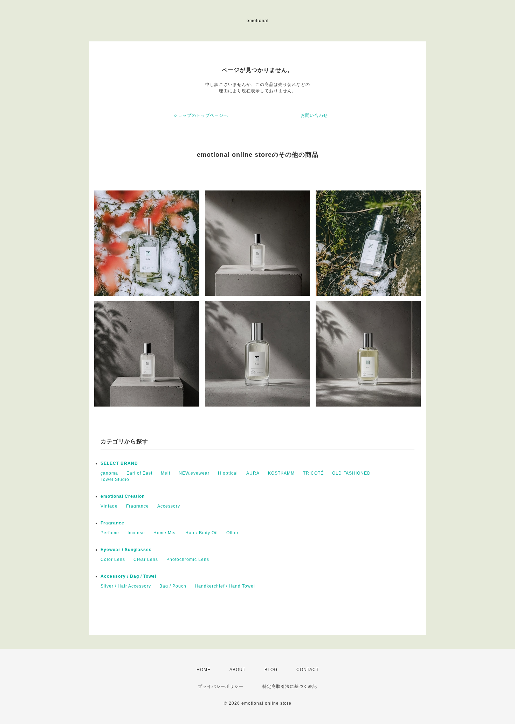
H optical (228, 473)
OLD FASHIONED (351, 473)
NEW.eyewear (194, 473)
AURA (253, 473)
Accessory (168, 506)
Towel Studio (115, 479)
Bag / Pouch (172, 586)
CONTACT (307, 669)
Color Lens (113, 559)
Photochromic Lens (187, 559)
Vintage (109, 506)
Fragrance (137, 506)
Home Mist (165, 532)
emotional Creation (123, 496)
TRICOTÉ (313, 473)
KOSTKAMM (281, 473)
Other (232, 532)
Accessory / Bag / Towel (128, 576)
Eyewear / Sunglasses (126, 549)
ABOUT (237, 669)
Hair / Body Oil (201, 532)
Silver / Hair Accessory (126, 586)
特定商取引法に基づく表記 (289, 686)
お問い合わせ (314, 115)
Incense (136, 532)
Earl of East (139, 473)
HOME (204, 669)
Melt (165, 473)
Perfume (110, 532)
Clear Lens (145, 559)
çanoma (109, 473)
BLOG (271, 669)
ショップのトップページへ (200, 115)
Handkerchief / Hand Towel (225, 586)
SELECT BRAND (119, 463)
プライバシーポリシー (220, 686)
